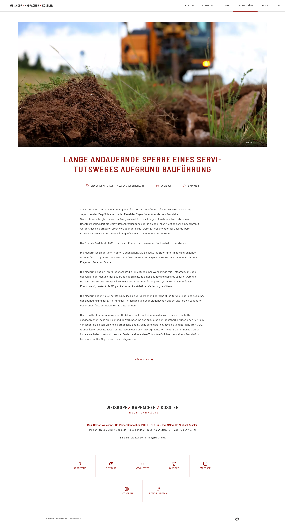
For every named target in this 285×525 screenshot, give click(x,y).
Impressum (61, 518)
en (279, 5)
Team (226, 5)
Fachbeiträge (245, 5)
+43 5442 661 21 (161, 429)
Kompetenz (208, 5)
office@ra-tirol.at (155, 437)
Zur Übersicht (140, 359)
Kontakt (266, 5)
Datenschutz (75, 518)
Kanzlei (189, 5)
